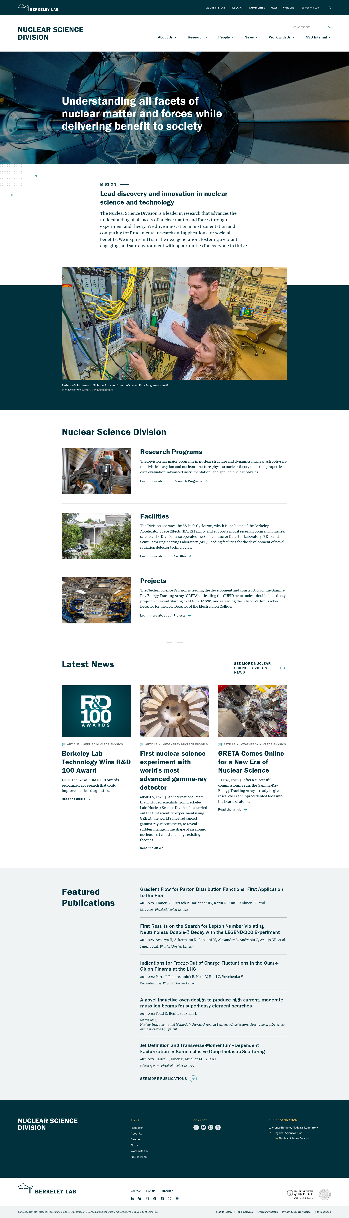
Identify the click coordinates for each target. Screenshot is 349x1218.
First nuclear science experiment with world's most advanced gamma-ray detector (173, 770)
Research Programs (171, 451)
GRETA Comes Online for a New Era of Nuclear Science (251, 762)
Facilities (154, 516)
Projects (153, 580)
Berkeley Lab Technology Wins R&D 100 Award (96, 762)
